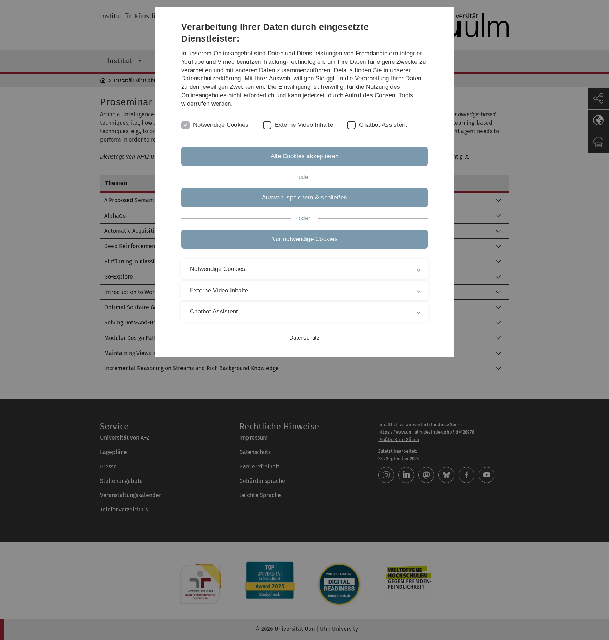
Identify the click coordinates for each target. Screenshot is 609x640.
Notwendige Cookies (221, 125)
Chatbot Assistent (383, 125)
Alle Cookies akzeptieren (304, 156)
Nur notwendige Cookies (304, 239)
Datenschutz (304, 338)
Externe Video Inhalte (304, 125)
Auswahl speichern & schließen (304, 197)
